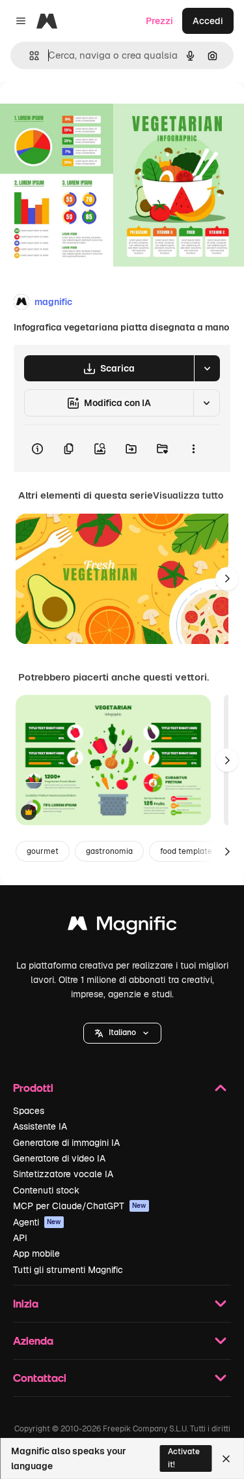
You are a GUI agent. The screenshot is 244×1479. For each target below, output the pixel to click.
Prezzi (159, 21)
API (20, 1238)
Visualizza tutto (188, 495)
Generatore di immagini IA (66, 1143)
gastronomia (109, 851)
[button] (122, 1033)
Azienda (33, 1340)
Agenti (37, 1222)
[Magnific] (122, 926)
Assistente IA (40, 1126)
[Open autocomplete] (29, 56)
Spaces (28, 1111)
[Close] (226, 1459)
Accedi (208, 21)
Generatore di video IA (59, 1158)
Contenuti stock (46, 1190)
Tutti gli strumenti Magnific (68, 1270)
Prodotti (33, 1087)
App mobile (36, 1253)
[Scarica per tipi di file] (207, 368)
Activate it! (184, 1457)
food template (186, 851)
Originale (86, 112)
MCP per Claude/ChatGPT (79, 1206)
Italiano (122, 1032)
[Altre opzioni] (193, 448)
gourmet (43, 851)
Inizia (25, 1303)
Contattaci (39, 1377)
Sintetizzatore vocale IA (63, 1174)
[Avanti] (227, 579)
